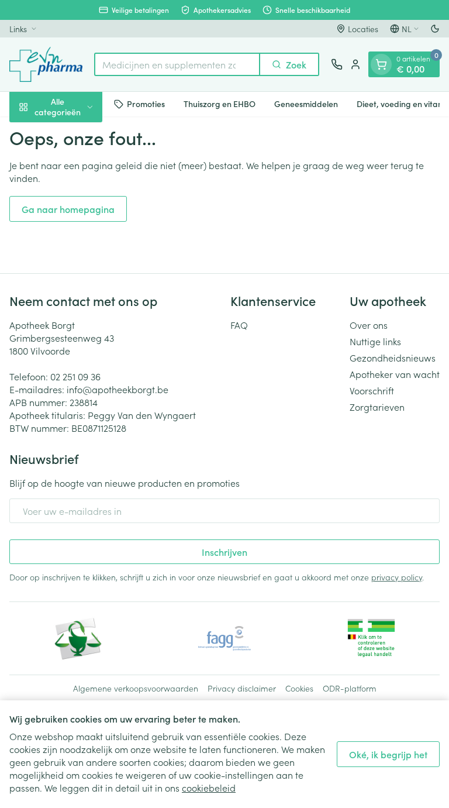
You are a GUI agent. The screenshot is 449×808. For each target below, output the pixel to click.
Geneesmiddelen (306, 103)
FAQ (239, 324)
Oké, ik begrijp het (388, 754)
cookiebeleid (209, 787)
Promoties (146, 103)
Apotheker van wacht (395, 373)
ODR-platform (350, 688)
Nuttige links (375, 341)
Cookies (299, 688)
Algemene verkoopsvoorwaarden (135, 688)
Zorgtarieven (377, 406)
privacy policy (396, 577)
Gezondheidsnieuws (393, 357)
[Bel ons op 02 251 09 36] (337, 64)
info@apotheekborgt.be (117, 389)
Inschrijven (224, 551)
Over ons (369, 324)
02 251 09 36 (75, 376)
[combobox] (177, 64)
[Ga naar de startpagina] (45, 64)
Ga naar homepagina (68, 208)
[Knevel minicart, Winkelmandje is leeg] (381, 64)
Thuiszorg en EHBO (219, 103)
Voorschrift (372, 390)
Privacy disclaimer (242, 688)
